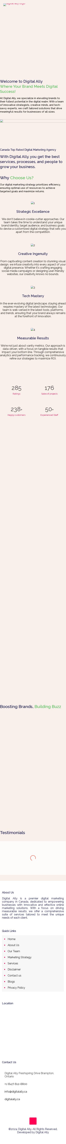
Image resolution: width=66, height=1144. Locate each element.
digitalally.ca (12, 1099)
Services (13, 963)
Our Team (14, 951)
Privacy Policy (16, 987)
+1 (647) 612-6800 (16, 1084)
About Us (13, 945)
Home (11, 939)
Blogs (11, 981)
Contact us (14, 975)
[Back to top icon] (33, 1121)
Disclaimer (14, 969)
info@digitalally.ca (16, 1091)
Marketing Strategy (19, 957)
